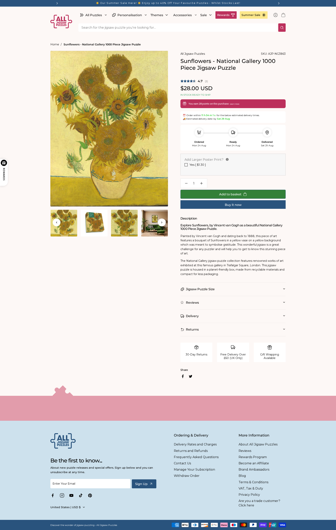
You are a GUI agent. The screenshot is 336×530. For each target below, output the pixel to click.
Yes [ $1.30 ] (198, 165)
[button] (92, 15)
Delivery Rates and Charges (195, 444)
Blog (242, 476)
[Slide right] (162, 222)
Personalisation (129, 15)
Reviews (245, 451)
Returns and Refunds (191, 451)
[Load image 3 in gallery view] (124, 223)
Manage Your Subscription (194, 469)
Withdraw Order (187, 476)
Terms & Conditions (253, 482)
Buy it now (233, 205)
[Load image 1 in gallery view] (63, 223)
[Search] (282, 27)
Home (54, 44)
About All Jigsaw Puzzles (258, 444)
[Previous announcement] (57, 3)
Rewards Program (253, 457)
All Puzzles (93, 15)
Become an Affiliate (254, 463)
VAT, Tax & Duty (251, 488)
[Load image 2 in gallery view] (94, 223)
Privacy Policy (249, 494)
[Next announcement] (279, 3)
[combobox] (177, 27)
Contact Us (182, 463)
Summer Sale (251, 15)
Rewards (223, 15)
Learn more (234, 104)
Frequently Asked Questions (196, 457)
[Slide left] (56, 222)
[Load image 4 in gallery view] (154, 223)
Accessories (182, 15)
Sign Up (141, 484)
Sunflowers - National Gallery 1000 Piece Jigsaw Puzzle (102, 44)
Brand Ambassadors (254, 469)
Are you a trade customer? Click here (259, 503)
